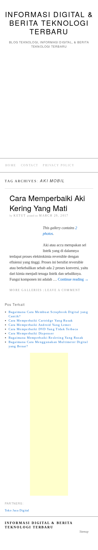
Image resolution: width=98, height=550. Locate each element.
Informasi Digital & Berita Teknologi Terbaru (49, 22)
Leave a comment (62, 290)
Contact (29, 165)
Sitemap (83, 531)
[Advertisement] (49, 103)
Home (10, 165)
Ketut (20, 215)
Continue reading (73, 279)
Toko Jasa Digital (17, 510)
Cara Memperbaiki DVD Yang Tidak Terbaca (43, 329)
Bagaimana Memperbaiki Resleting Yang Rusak (46, 337)
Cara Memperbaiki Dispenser (31, 333)
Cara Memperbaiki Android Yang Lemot (40, 325)
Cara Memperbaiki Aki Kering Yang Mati (47, 202)
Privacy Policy (58, 165)
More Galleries (26, 290)
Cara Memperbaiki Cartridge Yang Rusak (41, 320)
